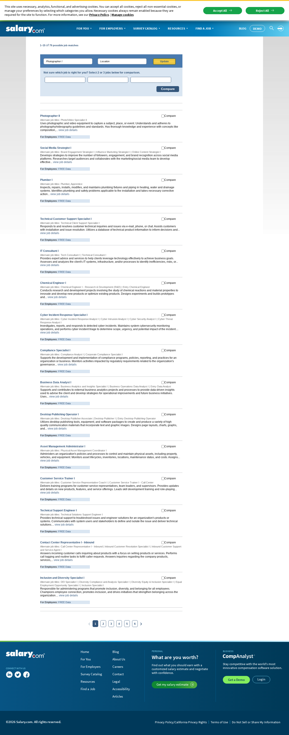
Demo (257, 29)
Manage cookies (123, 15)
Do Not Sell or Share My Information (256, 722)
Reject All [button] (262, 11)
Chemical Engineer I (53, 283)
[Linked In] (9, 674)
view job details (67, 130)
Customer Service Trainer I (57, 478)
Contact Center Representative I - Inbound (67, 542)
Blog (242, 28)
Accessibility (121, 689)
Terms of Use (219, 722)
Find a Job (203, 28)
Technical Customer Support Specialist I (65, 218)
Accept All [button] (220, 11)
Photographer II (50, 115)
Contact (118, 674)
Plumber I (46, 179)
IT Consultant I (49, 251)
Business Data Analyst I (55, 382)
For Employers (111, 28)
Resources (176, 28)
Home (85, 652)
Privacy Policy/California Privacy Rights (181, 722)
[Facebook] (26, 674)
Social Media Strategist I (55, 147)
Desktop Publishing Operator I (59, 414)
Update (164, 61)
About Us (118, 659)
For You (83, 28)
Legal (116, 681)
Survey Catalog (145, 28)
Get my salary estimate (172, 684)
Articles (117, 696)
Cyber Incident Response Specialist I (63, 315)
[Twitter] (17, 674)
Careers (117, 666)
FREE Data (64, 137)
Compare (168, 89)
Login (261, 679)
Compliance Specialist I (55, 350)
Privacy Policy (99, 15)
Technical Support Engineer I (58, 510)
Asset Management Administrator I (62, 446)
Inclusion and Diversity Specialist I (62, 577)
